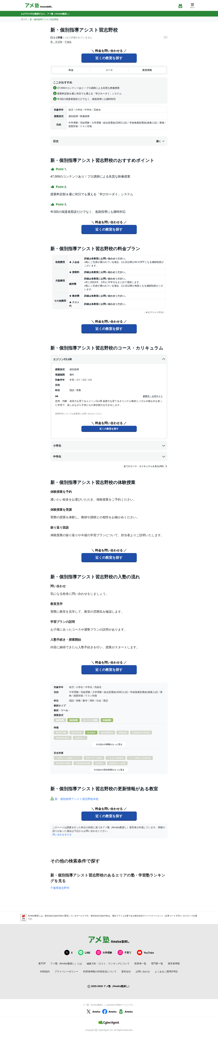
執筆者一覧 (140, 963)
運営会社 (126, 971)
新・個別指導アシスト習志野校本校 (76, 799)
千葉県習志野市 (59, 888)
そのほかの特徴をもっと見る (109, 744)
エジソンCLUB (62, 359)
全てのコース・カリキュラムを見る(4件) (144, 466)
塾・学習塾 (56, 41)
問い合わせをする (62, 834)
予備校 (68, 41)
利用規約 (45, 971)
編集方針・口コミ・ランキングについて (108, 963)
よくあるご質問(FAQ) (166, 971)
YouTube (149, 952)
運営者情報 (174, 963)
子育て (127, 952)
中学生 (57, 456)
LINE (87, 952)
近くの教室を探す (109, 57)
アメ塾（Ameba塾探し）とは (66, 963)
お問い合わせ (143, 971)
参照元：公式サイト (153, 396)
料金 (71, 70)
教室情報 (147, 70)
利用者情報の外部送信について (99, 971)
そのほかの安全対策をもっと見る (109, 769)
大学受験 (107, 952)
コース (109, 70)
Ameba (96, 1011)
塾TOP (24, 19)
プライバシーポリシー (66, 971)
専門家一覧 (157, 963)
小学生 (57, 445)
